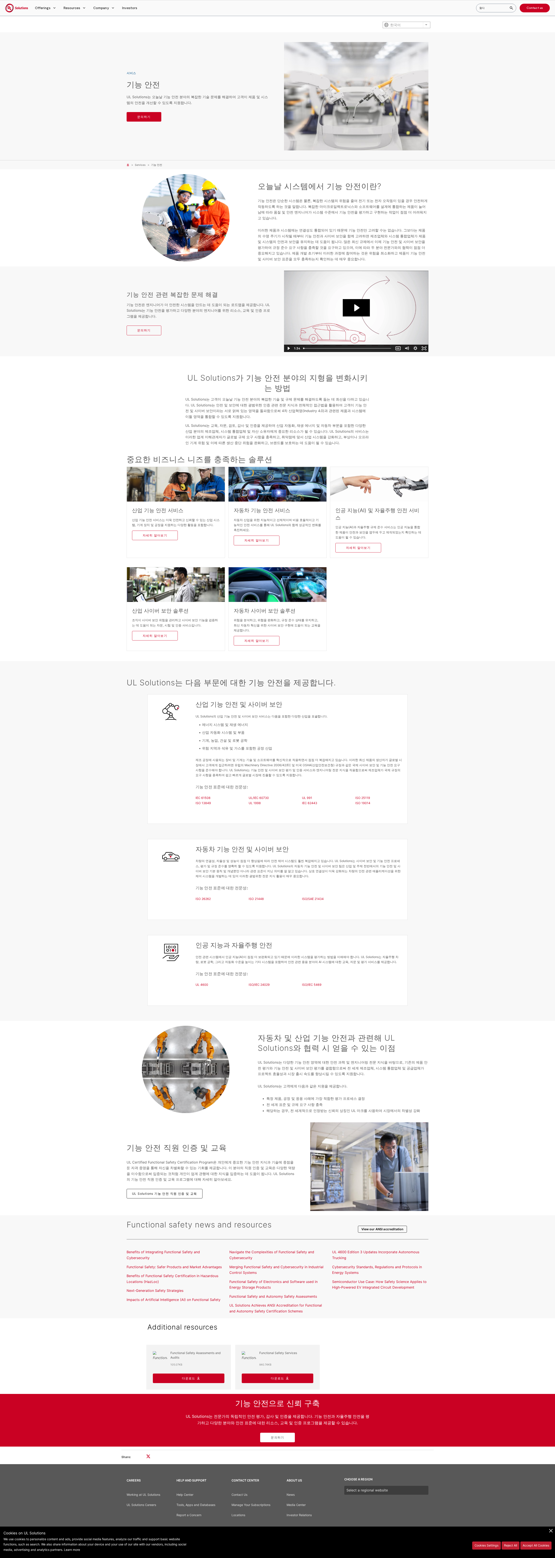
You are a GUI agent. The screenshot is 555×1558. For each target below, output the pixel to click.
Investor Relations (299, 1515)
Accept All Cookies (536, 1545)
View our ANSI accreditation (382, 1229)
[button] (45, 8)
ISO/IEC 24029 (259, 984)
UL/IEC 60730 (259, 798)
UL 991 (307, 798)
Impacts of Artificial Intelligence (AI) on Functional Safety (173, 1299)
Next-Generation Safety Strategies (155, 1290)
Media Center (296, 1505)
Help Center (184, 1494)
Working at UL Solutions (143, 1494)
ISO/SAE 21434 (313, 899)
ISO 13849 (203, 803)
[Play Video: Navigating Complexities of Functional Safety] (356, 307)
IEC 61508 (203, 798)
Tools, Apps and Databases (195, 1505)
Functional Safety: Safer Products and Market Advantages (174, 1267)
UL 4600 (202, 984)
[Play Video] (288, 348)
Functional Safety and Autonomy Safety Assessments (273, 1296)
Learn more (72, 1549)
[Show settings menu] (415, 348)
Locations (238, 1515)
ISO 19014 (362, 803)
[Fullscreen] (424, 348)
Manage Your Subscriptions (251, 1505)
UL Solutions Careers (141, 1505)
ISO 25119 (362, 798)
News (291, 1494)
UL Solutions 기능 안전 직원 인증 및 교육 (164, 1193)
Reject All (510, 1545)
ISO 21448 (256, 899)
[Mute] (406, 348)
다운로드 (188, 1378)
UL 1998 (255, 803)
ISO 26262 (203, 899)
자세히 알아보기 (155, 535)
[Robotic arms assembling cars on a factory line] (186, 1069)
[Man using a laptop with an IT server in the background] (369, 1166)
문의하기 (144, 117)
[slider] (348, 348)
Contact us (535, 8)
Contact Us (239, 1494)
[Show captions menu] (398, 348)
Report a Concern (188, 1515)
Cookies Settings (486, 1545)
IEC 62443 (309, 803)
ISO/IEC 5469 (312, 984)
